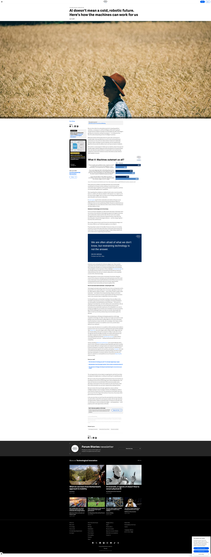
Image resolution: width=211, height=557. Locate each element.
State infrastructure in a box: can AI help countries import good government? (96, 509)
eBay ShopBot (118, 353)
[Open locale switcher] (1, 553)
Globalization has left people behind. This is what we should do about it (106, 364)
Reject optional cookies (201, 548)
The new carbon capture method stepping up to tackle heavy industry (114, 509)
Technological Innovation (76, 7)
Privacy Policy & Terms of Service (105, 546)
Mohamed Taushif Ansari (102, 342)
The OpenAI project (117, 268)
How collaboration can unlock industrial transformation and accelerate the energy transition (77, 509)
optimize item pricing (108, 336)
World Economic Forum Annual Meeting (97, 123)
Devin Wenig (72, 121)
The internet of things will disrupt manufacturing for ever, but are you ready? (105, 367)
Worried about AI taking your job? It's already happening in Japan (104, 361)
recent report (91, 199)
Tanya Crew (92, 330)
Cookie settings (201, 554)
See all (140, 460)
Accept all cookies (201, 551)
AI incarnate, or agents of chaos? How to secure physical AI (122, 488)
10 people (116, 349)
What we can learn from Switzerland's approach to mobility (85, 488)
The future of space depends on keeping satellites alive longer (132, 509)
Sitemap (105, 548)
